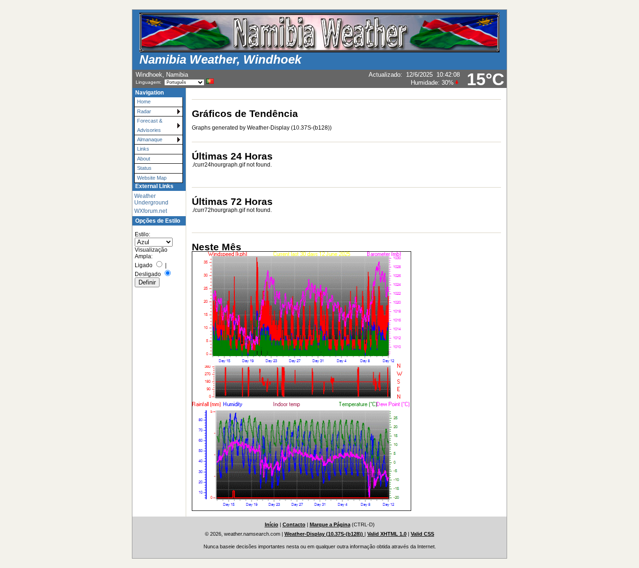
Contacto (294, 524)
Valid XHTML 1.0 (387, 534)
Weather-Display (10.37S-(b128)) (324, 534)
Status (144, 168)
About (143, 158)
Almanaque (149, 139)
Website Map (152, 178)
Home (144, 101)
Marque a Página (330, 524)
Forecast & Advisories (149, 125)
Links (143, 149)
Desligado (148, 274)
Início (271, 524)
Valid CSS (422, 534)
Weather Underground (151, 199)
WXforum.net (150, 211)
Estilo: (142, 234)
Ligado (143, 265)
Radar (144, 111)
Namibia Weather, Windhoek (220, 59)
